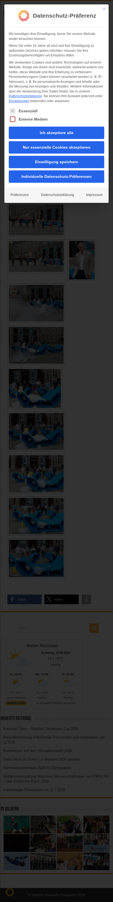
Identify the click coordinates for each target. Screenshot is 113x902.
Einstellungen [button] (19, 101)
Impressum (94, 195)
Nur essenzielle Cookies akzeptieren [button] (57, 147)
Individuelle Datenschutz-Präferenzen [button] (56, 176)
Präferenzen (19, 195)
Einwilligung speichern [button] (56, 162)
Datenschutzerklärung (25, 96)
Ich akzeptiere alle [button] (57, 132)
